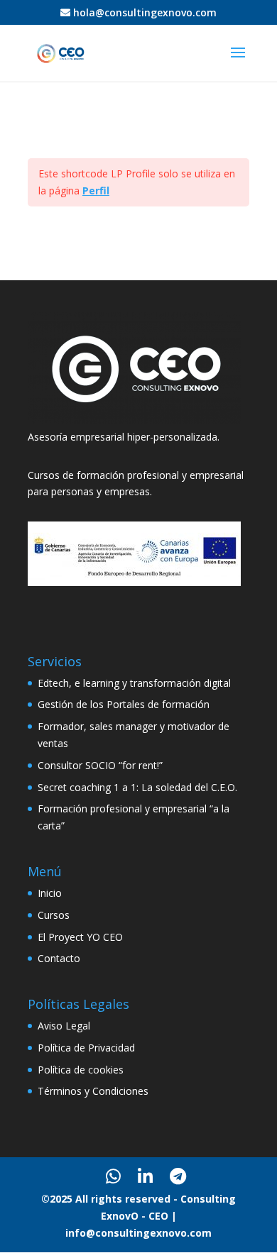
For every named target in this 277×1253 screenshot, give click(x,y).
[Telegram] (178, 1176)
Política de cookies (81, 1069)
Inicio (50, 893)
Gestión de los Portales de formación (124, 704)
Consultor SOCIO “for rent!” (100, 765)
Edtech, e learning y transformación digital (134, 683)
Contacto (59, 958)
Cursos (54, 915)
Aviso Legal (64, 1025)
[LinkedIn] (145, 1176)
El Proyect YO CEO (80, 937)
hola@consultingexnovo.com (145, 12)
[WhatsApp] (113, 1176)
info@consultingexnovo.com (138, 1233)
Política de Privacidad (86, 1047)
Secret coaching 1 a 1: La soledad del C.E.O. (137, 787)
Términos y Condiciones (93, 1091)
